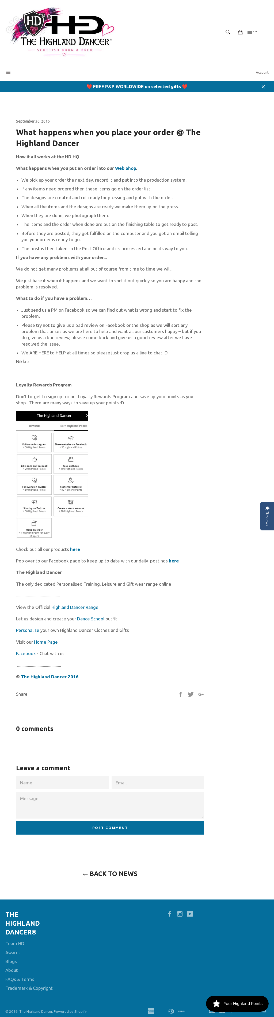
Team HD (14, 943)
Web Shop (125, 168)
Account (262, 72)
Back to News (113, 873)
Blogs (11, 961)
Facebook (26, 653)
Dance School (90, 618)
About (11, 970)
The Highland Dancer (35, 1011)
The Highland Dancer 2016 (49, 676)
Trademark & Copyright (29, 988)
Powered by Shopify (70, 1011)
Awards (13, 952)
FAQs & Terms (19, 979)
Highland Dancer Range (74, 607)
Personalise (27, 630)
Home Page (46, 641)
